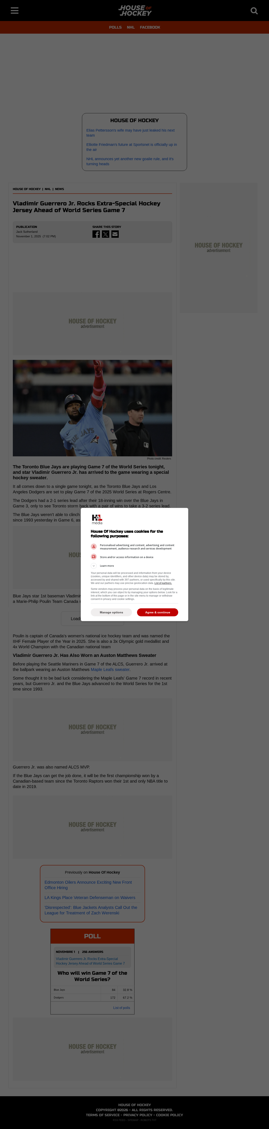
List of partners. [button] (163, 583)
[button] (134, 566)
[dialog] (134, 564)
